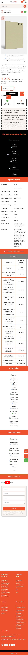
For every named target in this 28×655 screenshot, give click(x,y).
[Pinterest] (12, 645)
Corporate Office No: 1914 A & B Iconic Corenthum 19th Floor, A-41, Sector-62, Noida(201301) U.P (13, 639)
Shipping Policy (4, 609)
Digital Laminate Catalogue (19, 615)
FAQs (17, 589)
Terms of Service (5, 612)
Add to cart (12, 94)
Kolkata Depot (4, 589)
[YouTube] (14, 645)
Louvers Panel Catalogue (19, 628)
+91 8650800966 (7, 12)
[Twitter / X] (5, 645)
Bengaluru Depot (5, 596)
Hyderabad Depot (5, 592)
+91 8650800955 (7, 10)
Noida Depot (4, 580)
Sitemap (3, 613)
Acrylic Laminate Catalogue (19, 625)
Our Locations (19, 580)
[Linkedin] (10, 645)
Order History (4, 606)
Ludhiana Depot (5, 587)
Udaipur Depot (4, 590)
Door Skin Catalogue (20, 622)
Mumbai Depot (4, 593)
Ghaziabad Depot (5, 583)
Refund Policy (4, 607)
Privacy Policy (21, 513)
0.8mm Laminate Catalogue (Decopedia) (20, 612)
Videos (17, 587)
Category (18, 581)
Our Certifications (20, 586)
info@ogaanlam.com (10, 636)
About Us (18, 583)
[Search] (24, 6)
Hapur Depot (4, 581)
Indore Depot (4, 584)
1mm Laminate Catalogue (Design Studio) (20, 607)
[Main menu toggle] (2, 2)
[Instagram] (7, 645)
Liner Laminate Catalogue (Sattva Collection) (20, 619)
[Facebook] (2, 645)
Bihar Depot (4, 595)
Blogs (17, 592)
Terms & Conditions (9, 514)
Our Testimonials (20, 584)
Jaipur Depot (4, 586)
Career (17, 590)
